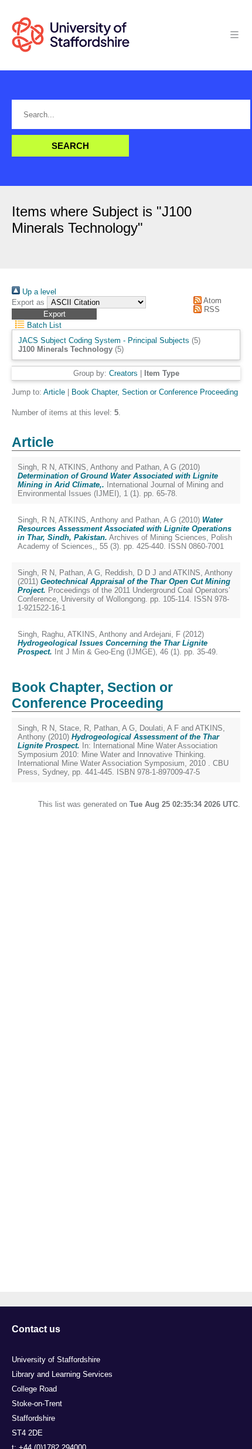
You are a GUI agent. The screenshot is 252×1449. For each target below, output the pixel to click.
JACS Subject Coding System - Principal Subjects (103, 340)
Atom (212, 300)
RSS (211, 309)
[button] (54, 314)
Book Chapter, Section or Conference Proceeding (154, 392)
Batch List (43, 325)
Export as (28, 302)
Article (54, 392)
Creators (123, 373)
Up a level (38, 291)
